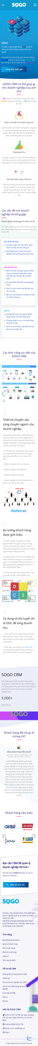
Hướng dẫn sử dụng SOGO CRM (15, 974)
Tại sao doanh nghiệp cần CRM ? (15, 982)
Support (6, 956)
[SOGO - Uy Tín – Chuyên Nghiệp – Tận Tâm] (19, 5)
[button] (3, 5)
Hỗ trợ (5, 997)
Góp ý (7, 1032)
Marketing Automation (11, 940)
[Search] (35, 5)
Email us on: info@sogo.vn (15, 1028)
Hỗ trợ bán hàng (9, 948)
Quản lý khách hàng (10, 944)
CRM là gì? (6, 978)
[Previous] (5, 773)
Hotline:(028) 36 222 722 (14, 1024)
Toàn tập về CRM (9, 993)
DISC (31, 647)
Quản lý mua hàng (9, 952)
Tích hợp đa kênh (9, 960)
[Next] (33, 773)
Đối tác (5, 1001)
